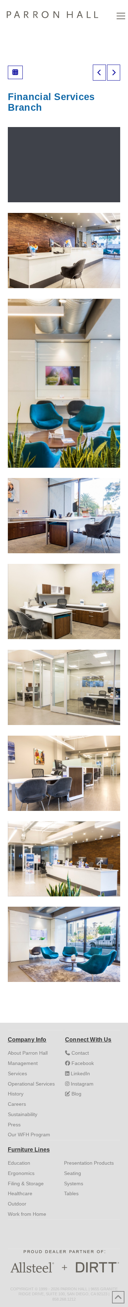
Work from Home (27, 1214)
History (15, 1094)
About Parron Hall (28, 1053)
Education (19, 1163)
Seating (72, 1173)
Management (23, 1063)
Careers (17, 1104)
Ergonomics (21, 1173)
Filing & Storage (26, 1183)
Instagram (81, 1084)
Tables (71, 1193)
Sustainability (22, 1114)
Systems (73, 1183)
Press (14, 1124)
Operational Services (31, 1084)
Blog (75, 1094)
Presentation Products (89, 1163)
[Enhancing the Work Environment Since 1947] (52, 13)
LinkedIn (79, 1073)
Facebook (82, 1063)
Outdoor (17, 1204)
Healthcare (20, 1193)
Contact (79, 1053)
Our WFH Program (29, 1134)
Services (17, 1073)
